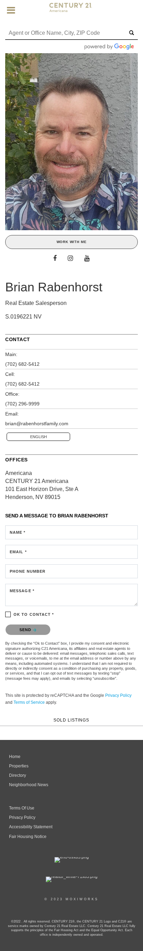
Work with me (72, 242)
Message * (22, 591)
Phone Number (27, 571)
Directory (17, 775)
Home (14, 756)
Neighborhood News (28, 784)
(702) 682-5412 (22, 364)
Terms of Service (29, 702)
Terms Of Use (21, 808)
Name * (18, 532)
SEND (26, 630)
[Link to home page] (71, 10)
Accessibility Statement (30, 826)
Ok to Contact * (34, 614)
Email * (18, 552)
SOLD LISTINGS (71, 720)
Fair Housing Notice (28, 836)
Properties (18, 766)
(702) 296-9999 (22, 403)
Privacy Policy (118, 695)
